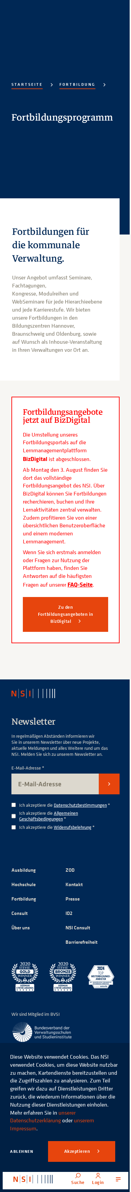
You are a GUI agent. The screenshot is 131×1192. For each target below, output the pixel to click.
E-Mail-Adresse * (27, 768)
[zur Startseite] (33, 1179)
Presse (73, 898)
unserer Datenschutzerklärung (43, 1116)
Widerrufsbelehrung (72, 827)
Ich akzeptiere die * (64, 805)
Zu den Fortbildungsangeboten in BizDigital (65, 614)
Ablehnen (21, 1151)
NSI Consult (78, 927)
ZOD (70, 869)
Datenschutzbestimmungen (80, 805)
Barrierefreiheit (81, 941)
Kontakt (74, 884)
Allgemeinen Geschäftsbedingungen (48, 816)
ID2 (69, 913)
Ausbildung (23, 869)
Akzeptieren (77, 1151)
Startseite (27, 84)
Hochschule (23, 884)
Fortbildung (77, 84)
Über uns (20, 927)
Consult (19, 913)
